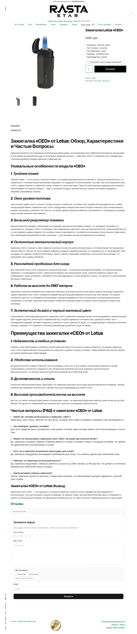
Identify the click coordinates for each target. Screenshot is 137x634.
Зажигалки (106, 81)
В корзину (110, 69)
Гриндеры (64, 24)
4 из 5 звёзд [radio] (26, 536)
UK (5, 595)
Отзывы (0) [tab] (16, 130)
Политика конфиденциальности (113, 621)
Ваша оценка (19, 532)
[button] (71, 33)
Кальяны (118, 24)
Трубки (74, 24)
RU (5, 598)
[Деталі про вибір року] (68, 625)
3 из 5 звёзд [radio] (22, 536)
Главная (50, 21)
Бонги (53, 24)
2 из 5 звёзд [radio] (18, 536)
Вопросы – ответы (118, 624)
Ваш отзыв (18, 541)
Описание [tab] (15, 126)
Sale (30, 24)
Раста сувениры (104, 24)
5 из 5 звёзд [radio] (29, 536)
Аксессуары (68, 21)
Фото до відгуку (22, 570)
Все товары (59, 21)
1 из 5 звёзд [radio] (14, 536)
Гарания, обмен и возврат (115, 627)
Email (16, 584)
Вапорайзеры (41, 24)
